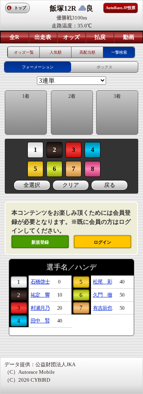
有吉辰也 (102, 308)
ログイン (102, 242)
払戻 (100, 37)
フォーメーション (38, 67)
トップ (20, 8)
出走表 (43, 37)
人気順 (56, 52)
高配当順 (87, 52)
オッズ (71, 37)
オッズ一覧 (24, 52)
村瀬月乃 (40, 308)
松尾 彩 (102, 282)
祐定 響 (40, 295)
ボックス (104, 67)
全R (14, 37)
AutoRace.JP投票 (120, 8)
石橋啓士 (40, 282)
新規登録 (40, 242)
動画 (128, 37)
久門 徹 (102, 295)
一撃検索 (119, 52)
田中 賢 (40, 321)
